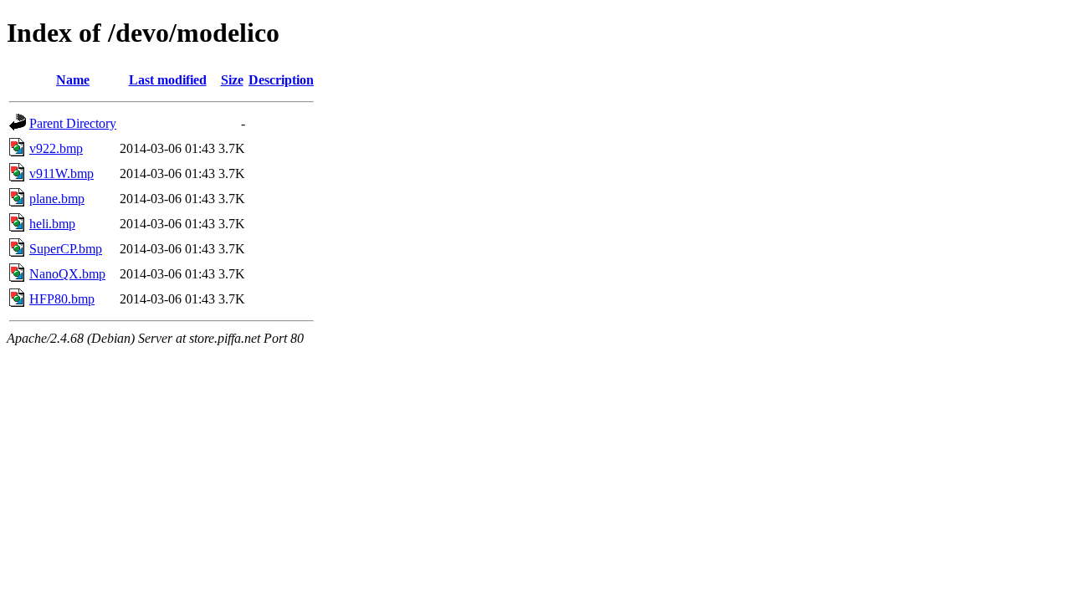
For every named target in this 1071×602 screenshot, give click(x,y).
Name (73, 80)
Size (232, 80)
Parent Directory (72, 123)
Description (281, 80)
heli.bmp (52, 224)
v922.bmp (56, 148)
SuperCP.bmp (65, 249)
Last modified (168, 80)
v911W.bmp (61, 173)
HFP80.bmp (62, 299)
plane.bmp (57, 198)
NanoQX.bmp (67, 274)
